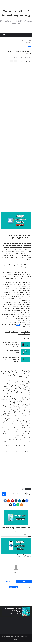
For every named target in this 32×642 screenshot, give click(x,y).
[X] (23, 500)
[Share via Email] (10, 504)
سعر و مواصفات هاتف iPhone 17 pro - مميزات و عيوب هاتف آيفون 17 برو (11, 345)
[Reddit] (8, 500)
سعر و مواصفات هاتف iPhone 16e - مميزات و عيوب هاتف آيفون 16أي (11, 359)
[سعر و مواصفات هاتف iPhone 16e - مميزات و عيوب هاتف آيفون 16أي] (25, 359)
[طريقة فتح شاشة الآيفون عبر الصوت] (25, 352)
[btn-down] (11, 61)
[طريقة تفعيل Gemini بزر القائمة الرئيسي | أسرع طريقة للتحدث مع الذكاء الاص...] (26, 611)
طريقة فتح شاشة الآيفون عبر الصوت (11, 351)
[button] (30, 549)
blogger (24, 581)
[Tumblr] (16, 500)
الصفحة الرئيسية (26, 41)
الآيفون (18, 324)
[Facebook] (27, 500)
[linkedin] (19, 500)
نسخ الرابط (28, 494)
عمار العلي (16, 572)
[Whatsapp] (17, 504)
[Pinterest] (12, 500)
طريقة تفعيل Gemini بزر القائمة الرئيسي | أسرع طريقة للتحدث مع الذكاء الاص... (13, 610)
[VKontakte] (5, 500)
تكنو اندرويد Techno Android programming (16, 13)
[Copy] (4, 494)
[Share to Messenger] (14, 504)
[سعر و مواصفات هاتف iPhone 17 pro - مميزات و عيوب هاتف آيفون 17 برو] (25, 344)
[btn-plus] (15, 61)
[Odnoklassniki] (21, 504)
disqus (8, 581)
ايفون (18, 41)
